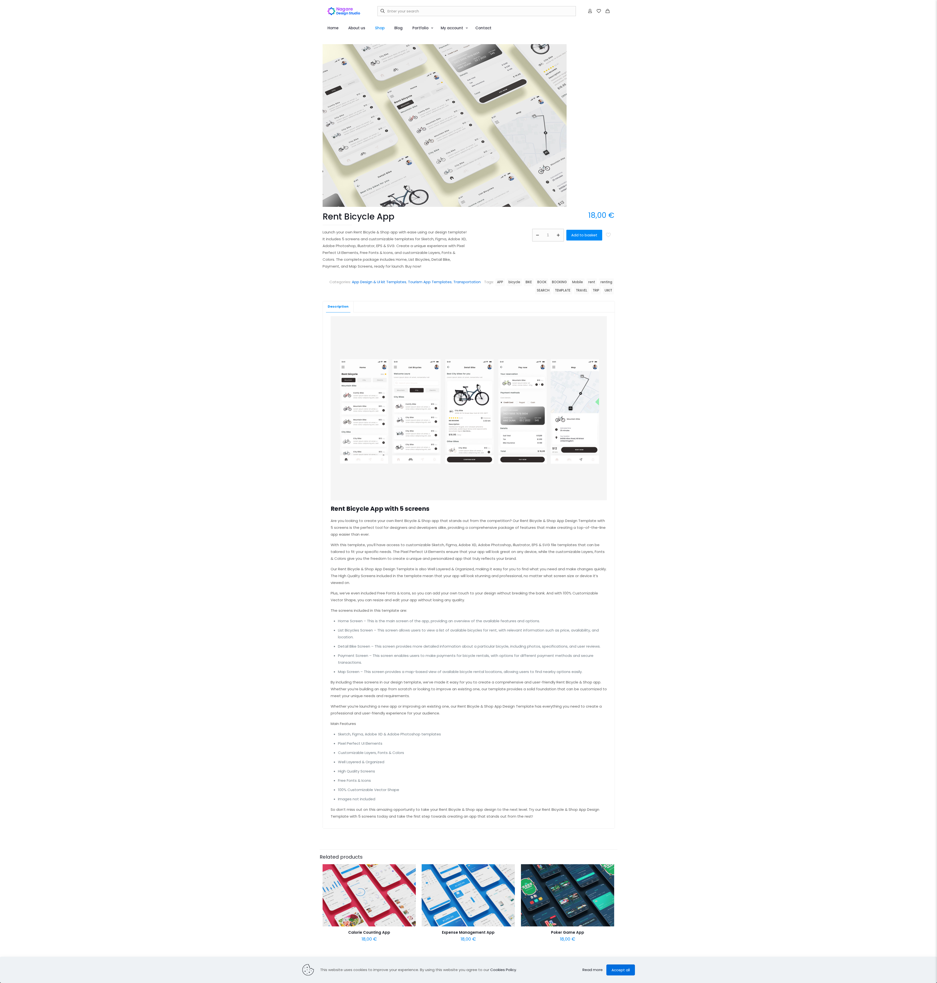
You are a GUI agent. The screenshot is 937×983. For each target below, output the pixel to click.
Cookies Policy (503, 969)
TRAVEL (581, 290)
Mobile (577, 282)
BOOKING (559, 282)
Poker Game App (567, 932)
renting (606, 282)
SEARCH (543, 290)
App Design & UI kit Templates (379, 281)
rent (591, 282)
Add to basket (584, 235)
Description (338, 306)
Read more (592, 969)
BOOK (542, 282)
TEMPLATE (562, 290)
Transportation (467, 281)
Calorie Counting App (369, 932)
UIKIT (608, 290)
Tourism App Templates (430, 281)
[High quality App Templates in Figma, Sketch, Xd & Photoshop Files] (345, 11)
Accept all (620, 970)
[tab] (338, 306)
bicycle (514, 282)
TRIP (596, 290)
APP (500, 282)
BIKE (529, 282)
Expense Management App (468, 932)
